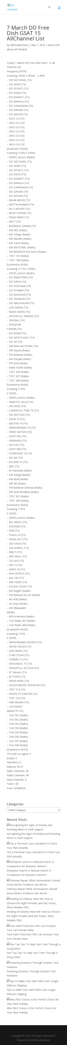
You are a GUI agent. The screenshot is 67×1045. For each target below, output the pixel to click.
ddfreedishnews (19, 45)
